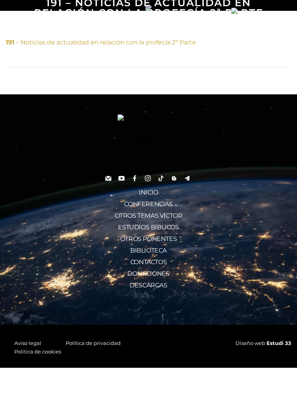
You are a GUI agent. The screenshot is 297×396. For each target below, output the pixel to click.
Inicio (148, 192)
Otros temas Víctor (149, 215)
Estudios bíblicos (148, 227)
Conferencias (148, 204)
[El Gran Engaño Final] (258, 11)
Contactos (148, 262)
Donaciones (148, 273)
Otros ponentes (148, 238)
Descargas (148, 285)
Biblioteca (148, 250)
